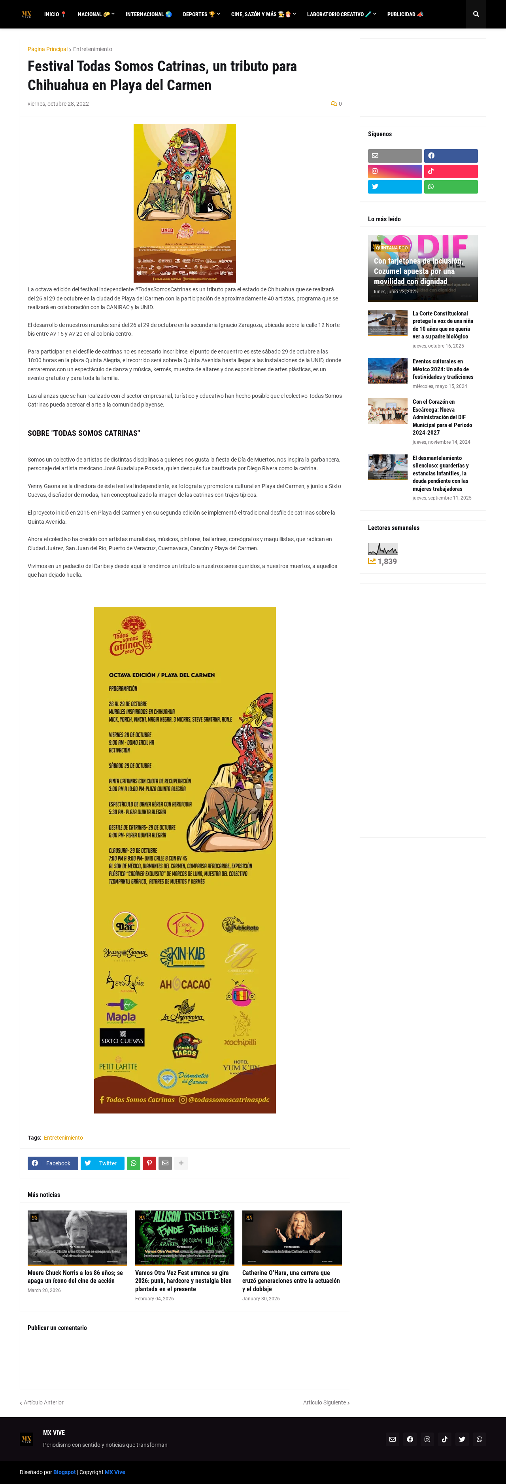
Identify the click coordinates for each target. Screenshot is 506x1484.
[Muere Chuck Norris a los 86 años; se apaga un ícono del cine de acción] (77, 1238)
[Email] (165, 1163)
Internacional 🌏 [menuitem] (149, 14)
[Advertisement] (403, 76)
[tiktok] (451, 171)
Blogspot (64, 1472)
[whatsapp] (451, 187)
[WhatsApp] (133, 1163)
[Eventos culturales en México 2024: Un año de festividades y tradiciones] (388, 371)
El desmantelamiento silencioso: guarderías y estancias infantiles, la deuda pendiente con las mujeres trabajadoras (441, 473)
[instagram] (395, 171)
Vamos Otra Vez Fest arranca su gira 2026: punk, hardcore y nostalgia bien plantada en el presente (183, 1281)
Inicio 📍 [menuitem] (55, 14)
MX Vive (115, 1472)
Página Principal (48, 49)
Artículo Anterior (44, 1402)
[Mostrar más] (181, 1163)
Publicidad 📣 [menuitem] (405, 14)
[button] (476, 14)
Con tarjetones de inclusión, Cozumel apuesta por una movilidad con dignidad (418, 271)
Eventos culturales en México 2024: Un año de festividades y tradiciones (443, 369)
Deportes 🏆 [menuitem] (199, 14)
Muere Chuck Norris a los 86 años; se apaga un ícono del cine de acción (75, 1277)
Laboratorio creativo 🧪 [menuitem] (339, 14)
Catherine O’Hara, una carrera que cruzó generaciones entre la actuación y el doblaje (291, 1281)
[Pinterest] (149, 1163)
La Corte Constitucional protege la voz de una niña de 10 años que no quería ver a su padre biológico (443, 325)
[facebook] (451, 156)
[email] (395, 156)
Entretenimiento (92, 49)
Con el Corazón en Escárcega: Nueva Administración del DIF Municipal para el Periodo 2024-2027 (442, 417)
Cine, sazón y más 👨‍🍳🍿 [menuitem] (261, 14)
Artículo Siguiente (324, 1402)
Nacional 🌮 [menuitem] (94, 14)
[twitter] (395, 187)
